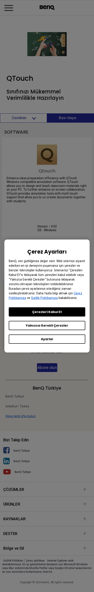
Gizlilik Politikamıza (44, 298)
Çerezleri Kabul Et (47, 312)
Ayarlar (47, 339)
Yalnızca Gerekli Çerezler (47, 325)
